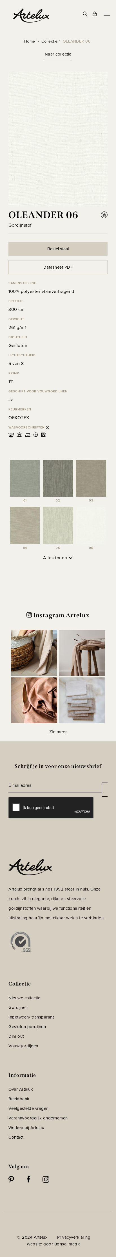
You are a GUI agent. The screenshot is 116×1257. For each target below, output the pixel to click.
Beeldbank (19, 1099)
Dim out (16, 1036)
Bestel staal (58, 248)
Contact (16, 1137)
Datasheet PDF (58, 267)
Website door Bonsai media (54, 1244)
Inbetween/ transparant (31, 1017)
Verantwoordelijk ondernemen (38, 1118)
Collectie (49, 41)
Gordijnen (18, 1007)
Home (29, 41)
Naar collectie (58, 54)
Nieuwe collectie (24, 998)
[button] (34, 653)
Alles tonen (55, 558)
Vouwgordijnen (23, 1046)
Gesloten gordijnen (27, 1027)
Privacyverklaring (74, 1237)
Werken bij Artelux (26, 1128)
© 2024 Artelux (32, 1237)
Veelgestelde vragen (28, 1108)
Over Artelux (20, 1089)
